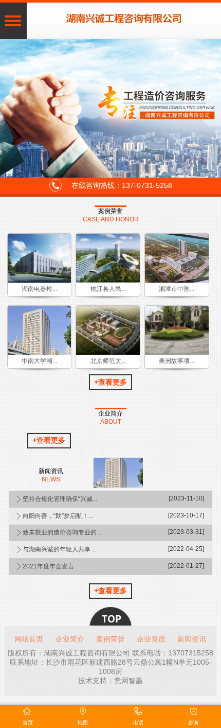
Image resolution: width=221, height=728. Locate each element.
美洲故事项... (176, 361)
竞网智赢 (128, 681)
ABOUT (110, 422)
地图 (83, 722)
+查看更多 (110, 382)
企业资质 (151, 639)
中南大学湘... (39, 361)
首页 (28, 722)
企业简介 (110, 413)
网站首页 (28, 639)
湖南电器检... (39, 288)
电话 (138, 722)
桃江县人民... (108, 288)
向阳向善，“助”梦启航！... (58, 515)
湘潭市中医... (176, 288)
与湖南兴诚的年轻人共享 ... (60, 549)
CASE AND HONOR (111, 219)
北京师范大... (108, 361)
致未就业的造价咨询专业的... (62, 532)
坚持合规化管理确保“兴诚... (60, 498)
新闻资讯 (191, 639)
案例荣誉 (110, 210)
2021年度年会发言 (48, 566)
